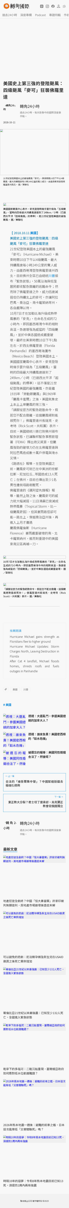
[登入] (58, 6)
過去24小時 (9, 15)
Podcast (40, 15)
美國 (15, 689)
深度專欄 (26, 15)
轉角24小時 (29, 106)
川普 (25, 689)
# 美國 (7, 704)
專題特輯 (55, 15)
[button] (41, 6)
